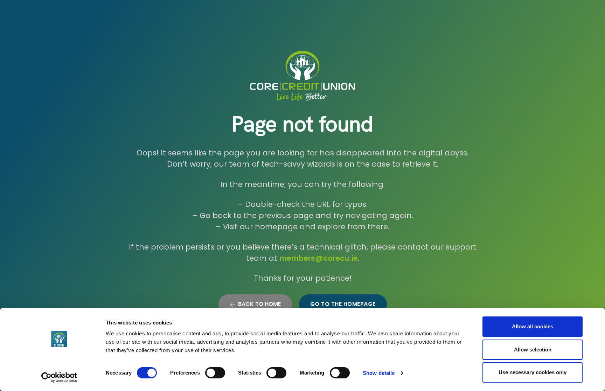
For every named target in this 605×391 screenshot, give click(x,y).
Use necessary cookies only (532, 372)
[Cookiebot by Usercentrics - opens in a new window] (59, 377)
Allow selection (532, 349)
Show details (379, 373)
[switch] (215, 372)
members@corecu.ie (318, 258)
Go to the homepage (343, 304)
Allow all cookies (532, 326)
